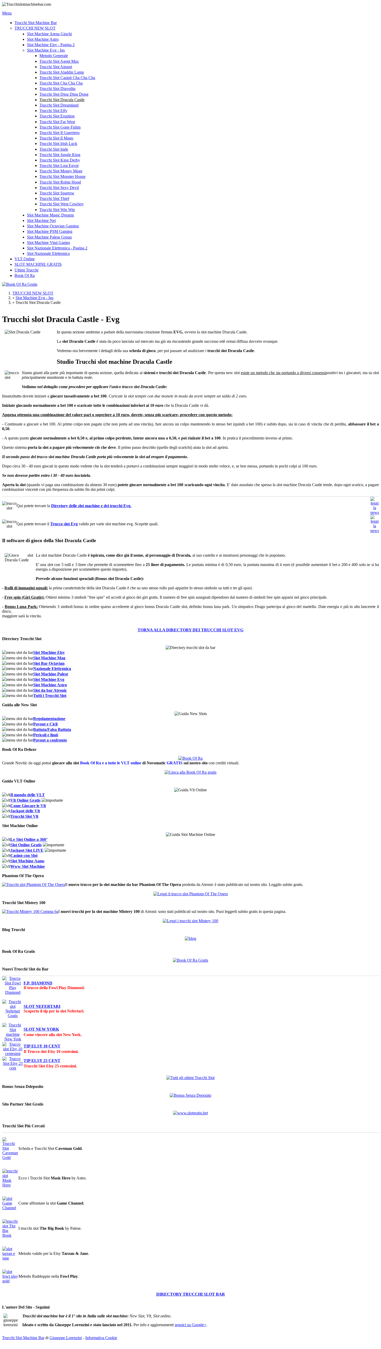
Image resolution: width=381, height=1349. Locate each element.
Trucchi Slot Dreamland (59, 105)
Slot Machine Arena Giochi (49, 34)
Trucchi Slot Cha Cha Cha (61, 83)
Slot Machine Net (41, 220)
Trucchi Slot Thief (54, 198)
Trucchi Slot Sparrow (56, 193)
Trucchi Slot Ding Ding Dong (63, 94)
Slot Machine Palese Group (49, 237)
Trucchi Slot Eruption (57, 116)
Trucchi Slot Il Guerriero (59, 132)
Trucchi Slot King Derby (59, 160)
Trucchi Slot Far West (57, 122)
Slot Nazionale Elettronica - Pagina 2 (57, 248)
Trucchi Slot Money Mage (60, 171)
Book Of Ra (25, 275)
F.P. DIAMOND (38, 983)
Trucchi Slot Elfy (53, 110)
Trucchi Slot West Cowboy (61, 204)
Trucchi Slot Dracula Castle (61, 99)
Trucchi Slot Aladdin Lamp (61, 72)
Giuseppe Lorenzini (66, 1338)
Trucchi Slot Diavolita (57, 88)
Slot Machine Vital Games (48, 242)
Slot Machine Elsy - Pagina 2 (51, 45)
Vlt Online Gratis (25, 800)
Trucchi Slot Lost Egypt (59, 165)
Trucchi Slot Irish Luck (58, 143)
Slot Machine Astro (43, 39)
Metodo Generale (53, 55)
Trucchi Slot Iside (53, 149)
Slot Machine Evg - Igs (46, 50)
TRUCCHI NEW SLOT (35, 28)
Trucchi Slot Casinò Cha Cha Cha (67, 77)
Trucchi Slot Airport (55, 67)
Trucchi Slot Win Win (57, 209)
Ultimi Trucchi (26, 270)
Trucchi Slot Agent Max (59, 61)
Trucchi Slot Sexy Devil (59, 187)
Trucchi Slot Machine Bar (36, 22)
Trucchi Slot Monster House (62, 176)
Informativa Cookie (101, 1338)
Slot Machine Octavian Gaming (53, 226)
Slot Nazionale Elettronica (48, 253)
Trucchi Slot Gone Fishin (60, 127)
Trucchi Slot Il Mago (56, 138)
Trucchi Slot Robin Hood (60, 182)
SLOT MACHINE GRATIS (38, 264)
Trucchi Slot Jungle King (59, 154)
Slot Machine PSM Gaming (49, 231)
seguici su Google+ (190, 1325)
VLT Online (25, 259)
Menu (7, 13)
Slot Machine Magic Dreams (50, 215)
